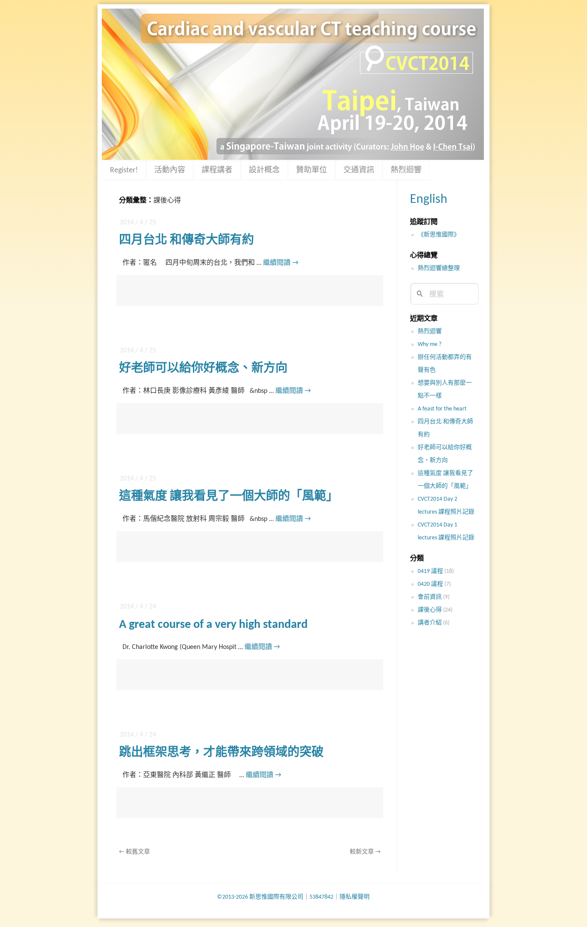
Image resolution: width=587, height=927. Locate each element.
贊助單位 (311, 170)
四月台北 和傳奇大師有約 (186, 241)
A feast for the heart (442, 409)
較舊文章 (134, 852)
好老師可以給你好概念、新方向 (203, 369)
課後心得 (430, 610)
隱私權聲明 (354, 897)
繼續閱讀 (280, 263)
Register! (124, 170)
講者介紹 (430, 623)
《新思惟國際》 (439, 235)
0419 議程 (430, 571)
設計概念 (264, 170)
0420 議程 (430, 584)
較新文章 (365, 852)
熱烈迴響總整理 (439, 268)
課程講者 (217, 170)
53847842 (321, 897)
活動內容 (169, 170)
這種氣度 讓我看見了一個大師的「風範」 (228, 497)
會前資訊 (430, 597)
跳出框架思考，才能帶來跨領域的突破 (221, 753)
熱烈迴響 (406, 170)
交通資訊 (358, 170)
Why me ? (429, 344)
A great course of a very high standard (213, 625)
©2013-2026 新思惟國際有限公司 (260, 897)
